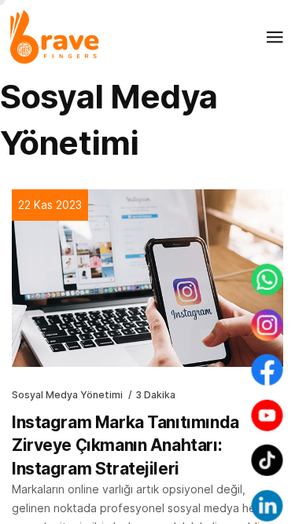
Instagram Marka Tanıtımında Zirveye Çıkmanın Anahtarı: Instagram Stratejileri (125, 445)
